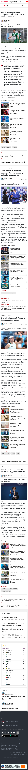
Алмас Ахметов (8, 178)
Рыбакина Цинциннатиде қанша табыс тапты (13, 461)
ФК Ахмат (14, 147)
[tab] (4, 645)
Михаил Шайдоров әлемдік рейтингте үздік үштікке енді (12, 301)
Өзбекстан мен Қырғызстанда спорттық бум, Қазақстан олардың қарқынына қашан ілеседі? (13, 698)
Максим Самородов (6, 147)
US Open (13, 453)
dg (19, 739)
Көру (23, 766)
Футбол (9, 9)
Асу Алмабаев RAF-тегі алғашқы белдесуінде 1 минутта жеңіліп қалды (13, 599)
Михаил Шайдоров (13, 588)
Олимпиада (4, 588)
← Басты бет (3, 9)
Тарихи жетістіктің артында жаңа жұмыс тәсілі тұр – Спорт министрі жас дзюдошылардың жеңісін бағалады (13, 308)
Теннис (9, 315)
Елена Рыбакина (5, 453)
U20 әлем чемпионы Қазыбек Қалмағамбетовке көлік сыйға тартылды (13, 618)
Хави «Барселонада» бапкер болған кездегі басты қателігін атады (13, 155)
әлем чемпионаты (6, 293)
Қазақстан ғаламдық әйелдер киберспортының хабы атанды (10, 707)
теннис (18, 453)
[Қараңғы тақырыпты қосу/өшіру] (25, 5)
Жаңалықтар (10, 168)
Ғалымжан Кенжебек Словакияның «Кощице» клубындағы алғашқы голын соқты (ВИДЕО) (13, 161)
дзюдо (13, 293)
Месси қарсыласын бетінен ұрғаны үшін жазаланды (12, 630)
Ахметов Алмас (9, 693)
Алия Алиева (7, 20)
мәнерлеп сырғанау (6, 591)
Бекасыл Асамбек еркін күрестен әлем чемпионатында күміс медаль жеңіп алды (13, 636)
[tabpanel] (14, 667)
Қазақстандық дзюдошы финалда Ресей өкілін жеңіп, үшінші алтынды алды (14, 605)
